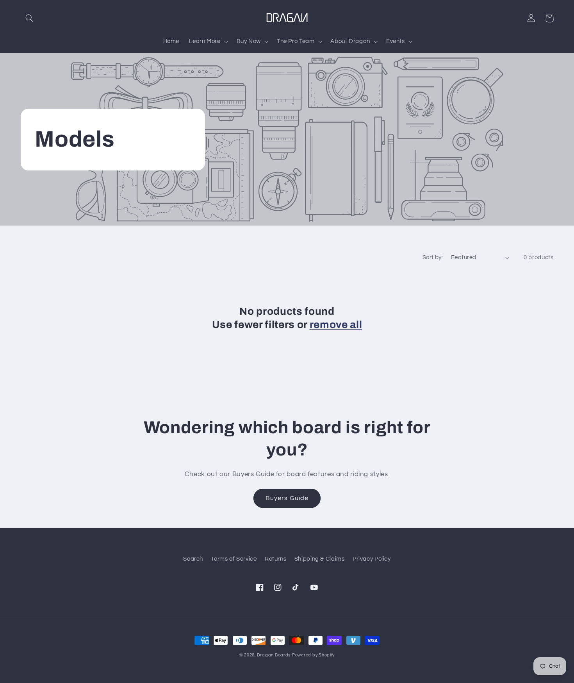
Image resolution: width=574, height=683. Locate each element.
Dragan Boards (274, 655)
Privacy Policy (372, 559)
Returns (275, 559)
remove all (336, 324)
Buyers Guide (287, 498)
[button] (30, 18)
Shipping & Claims (319, 559)
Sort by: (432, 257)
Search (193, 559)
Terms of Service (234, 559)
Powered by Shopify (313, 655)
